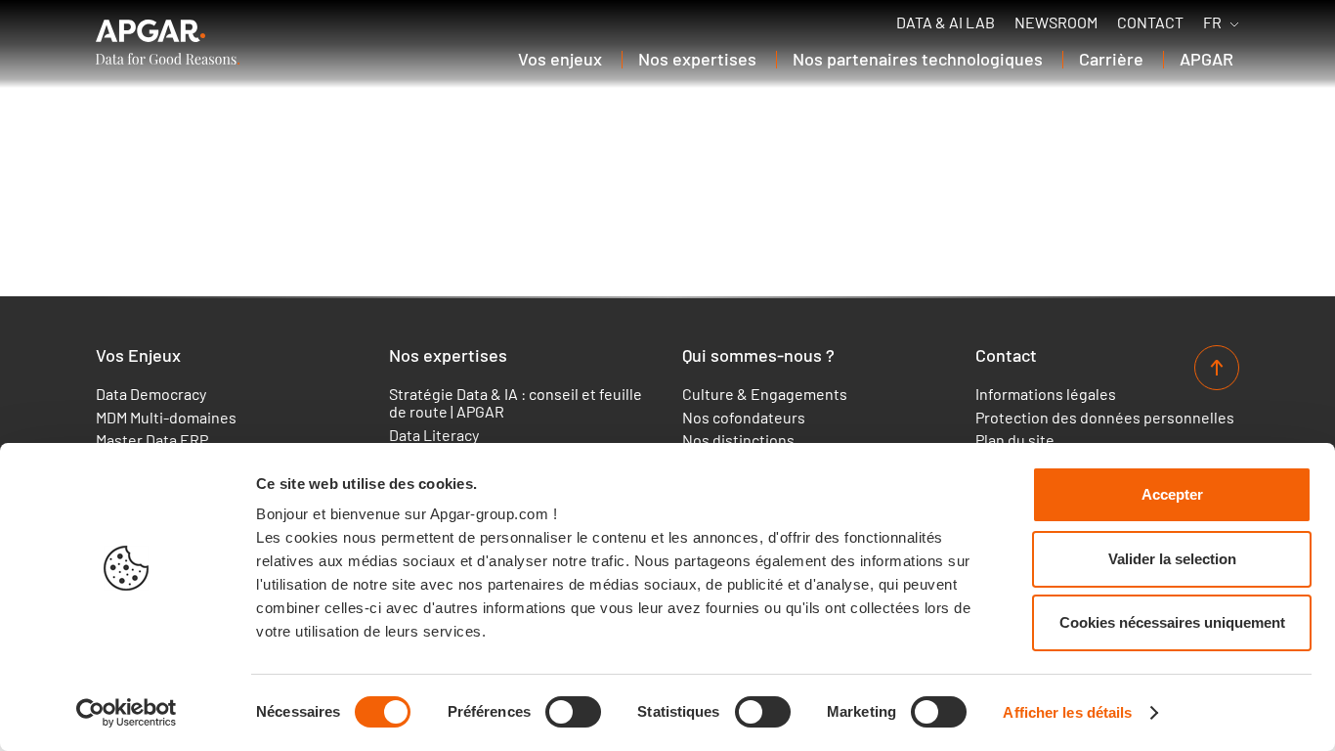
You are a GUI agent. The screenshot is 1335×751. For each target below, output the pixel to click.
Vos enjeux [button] (560, 58)
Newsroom (1056, 22)
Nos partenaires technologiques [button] (918, 58)
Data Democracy (151, 394)
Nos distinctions (738, 440)
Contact (1150, 22)
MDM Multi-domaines (166, 417)
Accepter (1172, 494)
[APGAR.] (167, 42)
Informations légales (1045, 394)
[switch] (573, 712)
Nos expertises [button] (697, 58)
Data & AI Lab (945, 22)
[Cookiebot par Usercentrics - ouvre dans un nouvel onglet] (126, 713)
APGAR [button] (1206, 58)
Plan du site (1015, 440)
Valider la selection (1172, 559)
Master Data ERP (152, 440)
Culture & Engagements (764, 394)
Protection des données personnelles (1104, 417)
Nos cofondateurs (743, 417)
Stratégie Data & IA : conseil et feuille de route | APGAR (515, 402)
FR (1212, 22)
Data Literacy (434, 435)
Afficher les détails (1067, 712)
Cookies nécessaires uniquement (1172, 622)
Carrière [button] (1111, 58)
